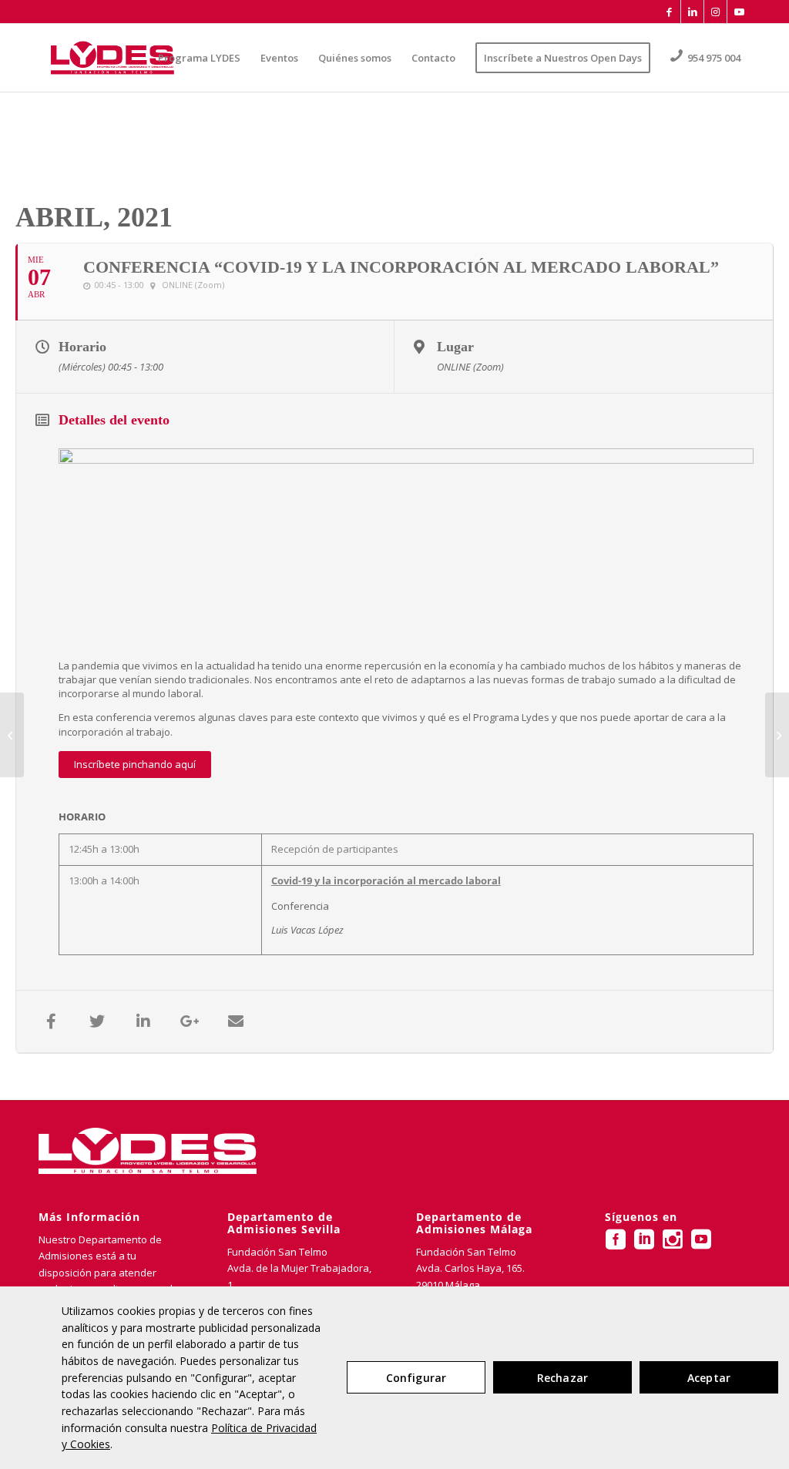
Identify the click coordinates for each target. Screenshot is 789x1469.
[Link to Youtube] (738, 11)
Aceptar (708, 1377)
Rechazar (562, 1377)
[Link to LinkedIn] (692, 11)
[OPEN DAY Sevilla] (12, 735)
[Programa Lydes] (112, 58)
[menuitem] (199, 58)
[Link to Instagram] (715, 11)
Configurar (416, 1377)
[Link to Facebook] (669, 11)
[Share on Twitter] (97, 1021)
